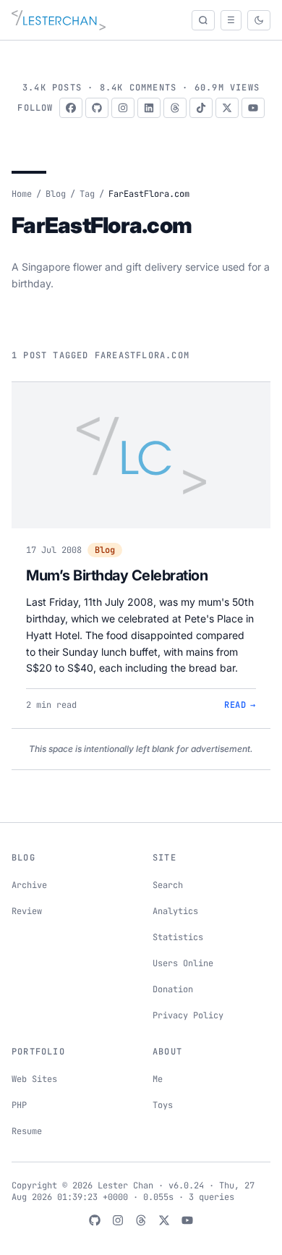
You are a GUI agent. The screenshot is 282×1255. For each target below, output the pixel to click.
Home (22, 194)
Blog (56, 194)
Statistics (178, 937)
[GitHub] (96, 108)
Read (240, 705)
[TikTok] (201, 108)
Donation (173, 989)
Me (158, 1079)
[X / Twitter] (227, 108)
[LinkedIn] (149, 108)
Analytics (175, 911)
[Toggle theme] (258, 20)
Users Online (183, 963)
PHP (19, 1105)
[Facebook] (70, 108)
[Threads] (175, 108)
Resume (27, 1131)
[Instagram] (122, 108)
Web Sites (34, 1079)
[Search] (203, 20)
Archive (29, 885)
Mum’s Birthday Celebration (117, 575)
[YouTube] (253, 108)
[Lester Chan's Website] (59, 20)
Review (27, 911)
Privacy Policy (188, 1015)
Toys (163, 1105)
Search (168, 885)
